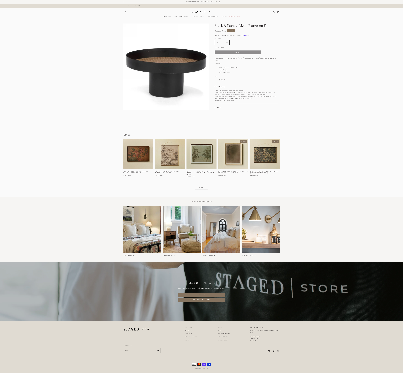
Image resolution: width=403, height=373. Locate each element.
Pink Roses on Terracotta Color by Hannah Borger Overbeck (135, 172)
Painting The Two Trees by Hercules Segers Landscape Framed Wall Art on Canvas (200, 173)
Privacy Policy (223, 340)
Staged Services (139, 6)
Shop (187, 330)
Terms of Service (224, 333)
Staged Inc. (204, 368)
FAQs (219, 330)
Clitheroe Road (247, 256)
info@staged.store (257, 327)
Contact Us (189, 340)
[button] (125, 11)
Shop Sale (201, 294)
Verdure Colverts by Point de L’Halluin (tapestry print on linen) (264, 172)
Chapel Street (207, 256)
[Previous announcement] (123, 2)
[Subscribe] (158, 350)
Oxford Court (168, 256)
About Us (188, 333)
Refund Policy (223, 337)
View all (201, 187)
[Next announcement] (279, 2)
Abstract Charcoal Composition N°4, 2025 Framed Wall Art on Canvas (233, 172)
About (124, 6)
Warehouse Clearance (201, 299)
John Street (127, 256)
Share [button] (219, 107)
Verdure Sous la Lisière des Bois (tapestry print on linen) (167, 172)
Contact (130, 6)
